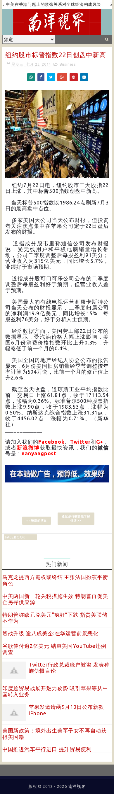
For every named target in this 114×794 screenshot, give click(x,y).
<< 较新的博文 (36, 520)
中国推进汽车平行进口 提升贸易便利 (47, 749)
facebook (15, 537)
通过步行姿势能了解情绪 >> (76, 518)
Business (68, 64)
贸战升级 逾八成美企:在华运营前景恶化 (50, 633)
